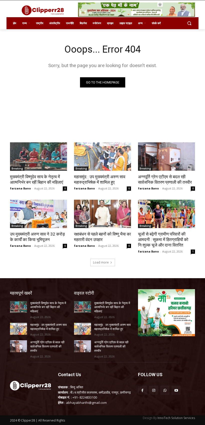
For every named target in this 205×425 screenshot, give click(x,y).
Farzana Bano (20, 188)
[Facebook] (142, 390)
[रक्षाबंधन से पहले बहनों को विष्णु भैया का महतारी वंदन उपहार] (102, 214)
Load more (101, 262)
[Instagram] (153, 390)
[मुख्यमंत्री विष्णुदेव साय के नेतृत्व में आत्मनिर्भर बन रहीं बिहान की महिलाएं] (38, 156)
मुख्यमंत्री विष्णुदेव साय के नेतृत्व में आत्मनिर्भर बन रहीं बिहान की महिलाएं (36, 179)
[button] (189, 23)
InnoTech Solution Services (176, 418)
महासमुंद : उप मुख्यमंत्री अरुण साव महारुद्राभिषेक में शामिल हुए (99, 179)
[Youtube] (176, 390)
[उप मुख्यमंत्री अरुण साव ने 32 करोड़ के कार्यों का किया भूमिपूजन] (38, 214)
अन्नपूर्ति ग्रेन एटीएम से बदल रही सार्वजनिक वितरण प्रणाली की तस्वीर (165, 179)
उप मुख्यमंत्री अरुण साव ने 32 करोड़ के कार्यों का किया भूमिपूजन (37, 237)
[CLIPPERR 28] (44, 10)
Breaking (17, 168)
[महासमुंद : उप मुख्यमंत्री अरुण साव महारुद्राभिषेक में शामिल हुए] (102, 156)
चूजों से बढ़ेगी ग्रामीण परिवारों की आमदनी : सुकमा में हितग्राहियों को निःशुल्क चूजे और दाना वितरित (163, 240)
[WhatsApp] (164, 390)
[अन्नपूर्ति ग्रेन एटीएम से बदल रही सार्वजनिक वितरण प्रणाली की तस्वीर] (166, 156)
